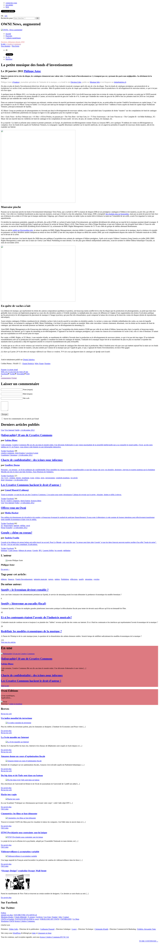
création (12, 478)
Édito (17, 503)
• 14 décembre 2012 (27, 430)
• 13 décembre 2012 (27, 503)
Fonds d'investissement (23, 579)
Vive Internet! (10, 430)
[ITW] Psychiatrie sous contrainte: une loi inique (24, 832)
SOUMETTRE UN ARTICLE (25, 915)
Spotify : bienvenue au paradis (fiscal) (23, 603)
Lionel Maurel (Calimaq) (17, 490)
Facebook (4, 374)
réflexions (73, 579)
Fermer (14, 378)
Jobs (60, 917)
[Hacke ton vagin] (13, 799)
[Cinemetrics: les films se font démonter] (21, 818)
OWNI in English (7, 919)
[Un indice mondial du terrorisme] (18, 723)
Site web (26, 398)
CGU (6, 478)
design (18, 478)
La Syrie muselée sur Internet (15, 737)
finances (11, 579)
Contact (66, 917)
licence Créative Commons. (25, 921)
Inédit (17, 430)
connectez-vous (11, 3)
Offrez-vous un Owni (13, 507)
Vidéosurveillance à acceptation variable (20, 851)
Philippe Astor (32, 71)
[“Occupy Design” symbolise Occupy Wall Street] (18, 890)
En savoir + (5, 569)
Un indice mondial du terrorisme (16, 718)
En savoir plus (6, 731)
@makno (15, 82)
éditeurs (4, 579)
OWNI (11, 921)
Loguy (74, 929)
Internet (16, 526)
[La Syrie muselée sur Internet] (17, 742)
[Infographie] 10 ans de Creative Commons (26, 435)
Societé (8, 34)
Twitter (12, 374)
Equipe (54, 917)
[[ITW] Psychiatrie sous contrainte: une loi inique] (24, 837)
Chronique (13, 455)
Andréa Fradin (12, 538)
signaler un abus (7, 915)
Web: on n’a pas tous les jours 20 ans (14, 372)
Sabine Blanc (11, 440)
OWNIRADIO (66, 919)
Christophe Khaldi (101, 929)
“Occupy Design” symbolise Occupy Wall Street (23, 870)
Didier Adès (13, 929)
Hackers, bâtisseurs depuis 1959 (12, 42)
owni (28, 526)
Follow (3, 913)
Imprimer (9, 59)
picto (42, 478)
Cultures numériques (13, 38)
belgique (4, 550)
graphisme (25, 478)
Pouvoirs (9, 36)
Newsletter (21, 374)
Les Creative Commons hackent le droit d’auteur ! (31, 484)
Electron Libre (76, 82)
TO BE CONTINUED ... (148, 941)
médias (22, 526)
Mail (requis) (27, 394)
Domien (47, 364)
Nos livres (15, 46)
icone (32, 478)
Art (2, 478)
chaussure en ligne (44, 933)
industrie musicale (40, 579)
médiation (66, 550)
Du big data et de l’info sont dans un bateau (22, 775)
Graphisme (5, 455)
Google (35, 550)
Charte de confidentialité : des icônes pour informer (32, 459)
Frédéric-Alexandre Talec (146, 929)
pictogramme (50, 478)
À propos (31, 917)
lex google (58, 550)
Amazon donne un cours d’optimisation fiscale (23, 756)
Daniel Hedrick (28, 364)
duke (34, 933)
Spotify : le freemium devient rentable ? (25, 589)
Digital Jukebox (29, 360)
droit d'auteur (20, 453)
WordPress (17, 933)
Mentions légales (7, 917)
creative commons (7, 453)
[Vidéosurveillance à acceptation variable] (21, 856)
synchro (96, 579)
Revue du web (6, 714)
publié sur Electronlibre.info (22, 230)
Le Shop (76, 919)
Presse (3, 528)
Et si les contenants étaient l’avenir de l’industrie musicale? (36, 617)
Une (2, 430)
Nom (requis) (28, 390)
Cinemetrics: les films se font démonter (19, 813)
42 (2, 526)
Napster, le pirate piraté (9, 370)
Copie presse (13, 550)
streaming (88, 579)
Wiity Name (39, 364)
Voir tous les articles (8, 642)
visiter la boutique (15, 704)
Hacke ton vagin (9, 794)
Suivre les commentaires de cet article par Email (21, 419)
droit (2, 480)
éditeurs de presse (25, 550)
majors (50, 579)
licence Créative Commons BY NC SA (54, 937)
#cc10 (3, 501)
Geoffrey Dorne (12, 465)
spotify (81, 579)
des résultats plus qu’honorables (117, 214)
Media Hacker (12, 513)
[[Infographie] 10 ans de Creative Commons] (18, 654)
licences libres (36, 501)
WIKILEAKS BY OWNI (49, 919)
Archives (39, 917)
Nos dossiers (5, 46)
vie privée (74, 478)
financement (8, 526)
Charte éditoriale (21, 917)
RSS (7, 7)
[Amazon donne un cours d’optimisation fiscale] (24, 761)
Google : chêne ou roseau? (16, 532)
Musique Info (95, 82)
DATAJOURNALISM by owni (27, 919)
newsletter (9, 5)
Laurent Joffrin (48, 550)
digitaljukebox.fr (120, 82)
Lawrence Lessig (32, 453)
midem (57, 579)
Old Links (4, 809)
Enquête (9, 528)
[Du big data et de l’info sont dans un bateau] (22, 780)
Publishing (65, 579)
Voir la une (5, 686)
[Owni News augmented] (11, 30)
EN (6, 16)
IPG (40, 550)
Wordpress (5, 921)
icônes (37, 478)
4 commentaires (6, 377)
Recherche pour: (7, 18)
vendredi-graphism (62, 478)
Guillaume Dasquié (47, 929)
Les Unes (47, 917)
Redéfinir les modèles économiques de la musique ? (31, 631)
